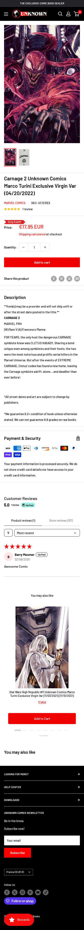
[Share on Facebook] (54, 278)
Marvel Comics (14, 203)
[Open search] (60, 14)
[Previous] (8, 667)
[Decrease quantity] (23, 247)
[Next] (76, 667)
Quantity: (10, 247)
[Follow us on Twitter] (15, 892)
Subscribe (17, 853)
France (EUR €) (15, 872)
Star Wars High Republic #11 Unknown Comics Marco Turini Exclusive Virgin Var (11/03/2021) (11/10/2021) (42, 694)
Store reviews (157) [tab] (61, 520)
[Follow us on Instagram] (22, 892)
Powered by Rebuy (42, 735)
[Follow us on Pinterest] (30, 892)
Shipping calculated (32, 234)
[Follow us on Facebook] (7, 892)
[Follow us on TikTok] (46, 892)
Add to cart (42, 262)
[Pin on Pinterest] (61, 278)
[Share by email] (77, 278)
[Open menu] (6, 14)
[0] (76, 13)
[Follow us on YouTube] (38, 892)
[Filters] (8, 533)
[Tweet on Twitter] (69, 278)
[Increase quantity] (45, 247)
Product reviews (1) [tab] (23, 520)
